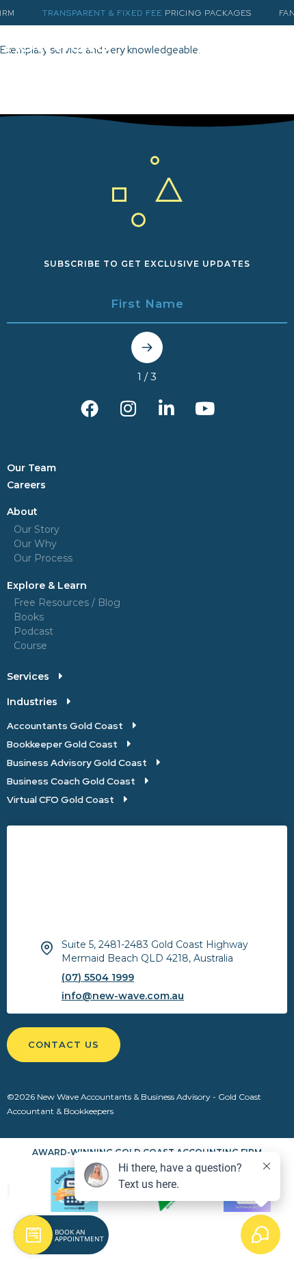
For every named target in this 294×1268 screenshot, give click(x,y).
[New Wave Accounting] (59, 55)
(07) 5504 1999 (98, 977)
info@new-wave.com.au (123, 996)
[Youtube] (204, 408)
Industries (32, 702)
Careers (26, 485)
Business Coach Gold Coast (71, 781)
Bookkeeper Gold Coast (62, 744)
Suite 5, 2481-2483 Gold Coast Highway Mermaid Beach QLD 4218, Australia (155, 951)
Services (28, 676)
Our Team (31, 468)
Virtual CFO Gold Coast (60, 799)
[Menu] (277, 47)
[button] (35, 678)
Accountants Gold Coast (65, 725)
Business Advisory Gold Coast (77, 762)
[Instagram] (128, 408)
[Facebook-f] (89, 408)
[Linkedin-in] (166, 408)
